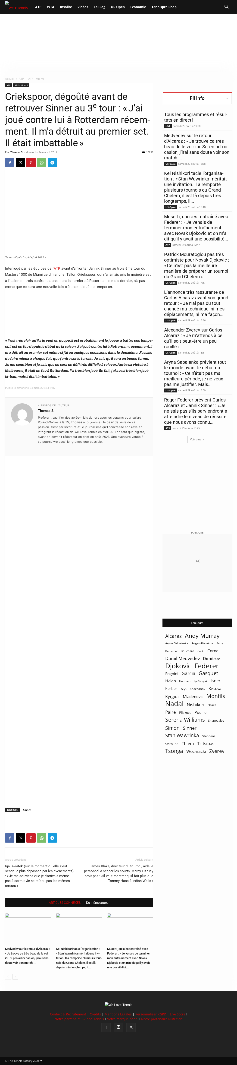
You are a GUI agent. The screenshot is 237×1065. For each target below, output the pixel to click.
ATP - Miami (21, 85)
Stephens (208, 736)
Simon (172, 727)
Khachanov (197, 689)
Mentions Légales (118, 1014)
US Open (118, 7)
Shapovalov (216, 720)
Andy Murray (202, 635)
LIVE (168, 126)
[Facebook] (9, 162)
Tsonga (174, 751)
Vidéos (83, 7)
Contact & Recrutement (68, 1014)
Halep (170, 680)
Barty (219, 643)
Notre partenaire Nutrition (161, 1019)
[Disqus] (79, 624)
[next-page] (15, 977)
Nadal (174, 703)
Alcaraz (173, 635)
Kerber (171, 688)
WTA (50, 7)
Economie (138, 7)
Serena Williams (185, 719)
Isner (215, 680)
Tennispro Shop (164, 7)
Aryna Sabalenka (176, 643)
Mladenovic (193, 696)
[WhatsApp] (41, 162)
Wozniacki (196, 751)
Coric (200, 651)
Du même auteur (98, 902)
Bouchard (187, 651)
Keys (184, 689)
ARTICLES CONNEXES (65, 902)
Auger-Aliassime (202, 643)
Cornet (213, 650)
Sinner (27, 810)
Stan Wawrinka (182, 735)
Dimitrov (211, 658)
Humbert (185, 681)
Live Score (177, 1014)
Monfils (215, 696)
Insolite (66, 7)
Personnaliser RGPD (150, 1014)
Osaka (212, 705)
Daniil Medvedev (182, 658)
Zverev (216, 751)
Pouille (200, 712)
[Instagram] (118, 1027)
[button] (226, 7)
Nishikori (195, 704)
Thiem (188, 743)
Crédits (95, 1014)
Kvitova (215, 688)
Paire (170, 712)
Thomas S (16, 152)
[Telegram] (52, 162)
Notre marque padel (122, 1019)
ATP (38, 7)
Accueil (9, 79)
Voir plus (195, 439)
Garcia (188, 673)
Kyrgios (172, 696)
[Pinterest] (31, 162)
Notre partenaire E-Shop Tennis (79, 1019)
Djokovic (178, 666)
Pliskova (185, 712)
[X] (20, 162)
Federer (206, 665)
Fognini (171, 673)
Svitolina (171, 744)
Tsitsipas (205, 743)
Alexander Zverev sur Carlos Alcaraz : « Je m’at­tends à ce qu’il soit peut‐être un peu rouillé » (193, 338)
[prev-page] (8, 977)
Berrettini (171, 651)
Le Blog (99, 7)
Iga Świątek (200, 681)
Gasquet (208, 673)
